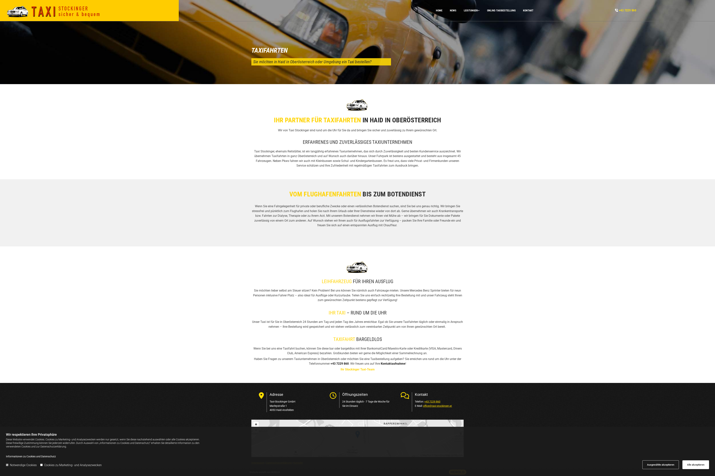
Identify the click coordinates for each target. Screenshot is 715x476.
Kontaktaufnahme (393, 363)
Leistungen (471, 10)
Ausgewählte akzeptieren (660, 464)
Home (439, 10)
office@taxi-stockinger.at (437, 405)
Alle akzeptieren (695, 464)
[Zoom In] (256, 424)
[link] (468, 10)
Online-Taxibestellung (501, 10)
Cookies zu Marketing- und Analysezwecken (73, 465)
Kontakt (528, 10)
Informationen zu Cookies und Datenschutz (31, 456)
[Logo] (91, 10)
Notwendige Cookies (23, 465)
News (453, 10)
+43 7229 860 (627, 10)
